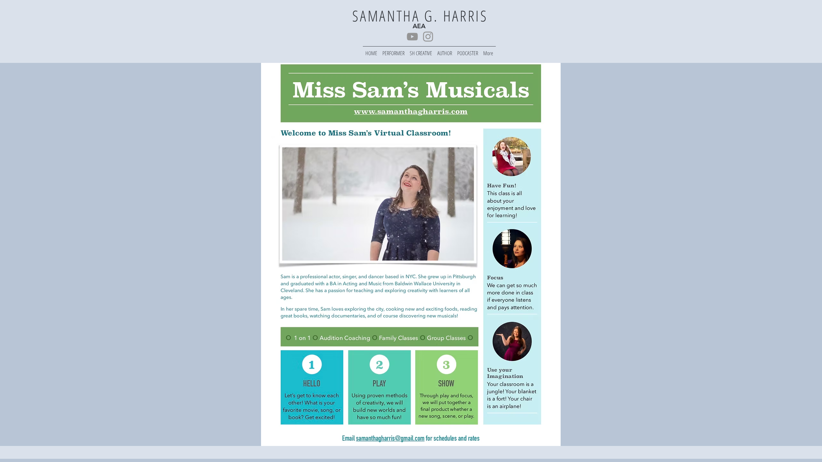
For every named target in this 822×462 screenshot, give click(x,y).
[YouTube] (412, 36)
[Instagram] (428, 36)
